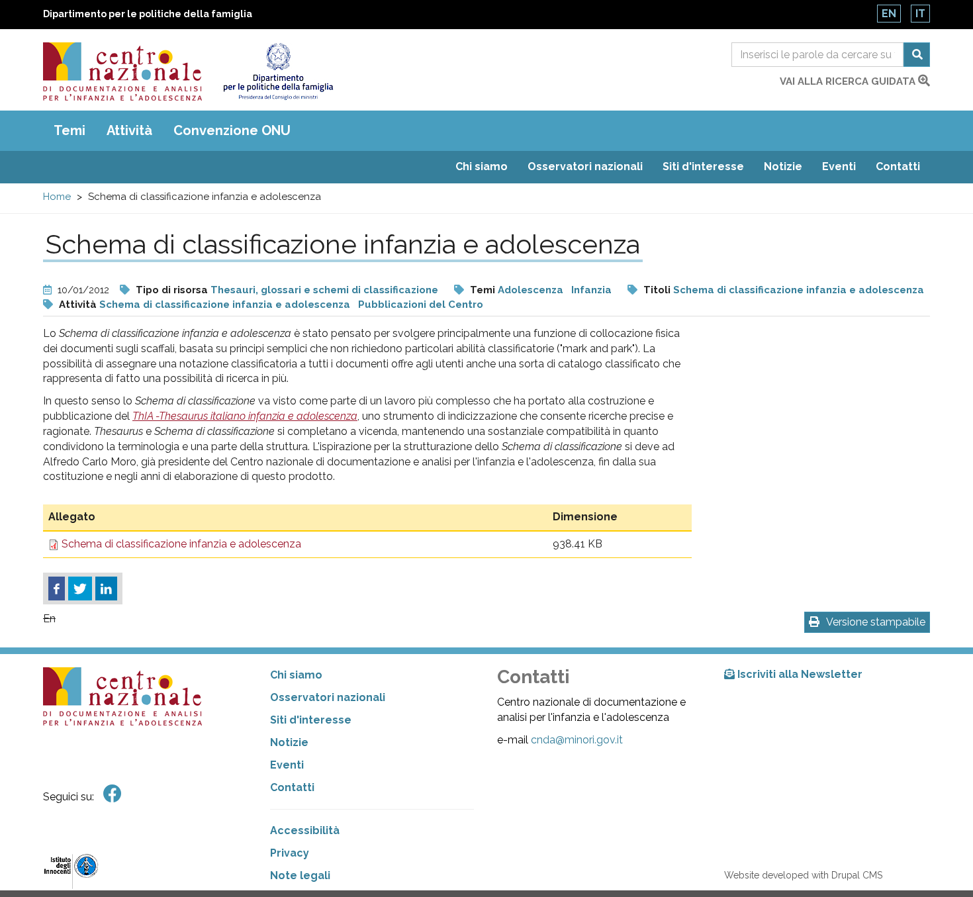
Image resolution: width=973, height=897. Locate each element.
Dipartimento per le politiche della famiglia (147, 14)
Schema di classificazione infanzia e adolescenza (798, 290)
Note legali (300, 875)
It (920, 13)
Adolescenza (530, 290)
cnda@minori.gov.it (577, 739)
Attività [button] (129, 130)
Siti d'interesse (703, 166)
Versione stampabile (875, 622)
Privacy (289, 853)
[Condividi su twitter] (80, 588)
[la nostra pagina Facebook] (112, 794)
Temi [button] (69, 130)
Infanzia (591, 290)
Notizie (783, 166)
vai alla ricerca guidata (849, 81)
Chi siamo (481, 166)
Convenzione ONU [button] (232, 130)
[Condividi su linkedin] (106, 588)
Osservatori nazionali (585, 166)
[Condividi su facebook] (56, 588)
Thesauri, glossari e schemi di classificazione (324, 290)
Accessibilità (305, 830)
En (889, 13)
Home (57, 197)
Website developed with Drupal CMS (803, 875)
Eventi (839, 166)
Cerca (917, 54)
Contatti (898, 166)
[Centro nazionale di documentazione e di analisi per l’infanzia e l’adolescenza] (122, 71)
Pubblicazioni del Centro (420, 304)
